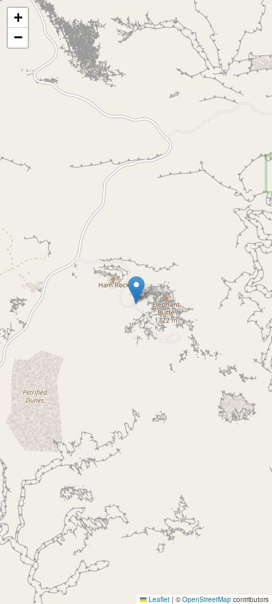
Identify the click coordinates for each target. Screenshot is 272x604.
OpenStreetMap (206, 599)
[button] (136, 289)
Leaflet (158, 599)
